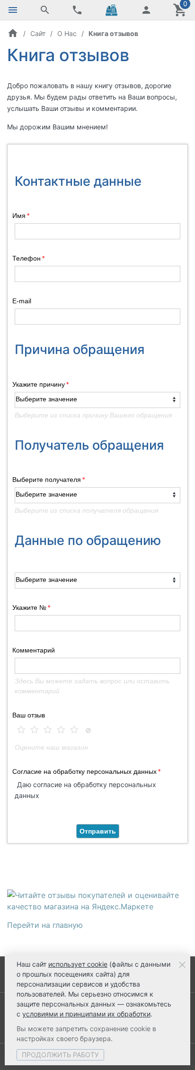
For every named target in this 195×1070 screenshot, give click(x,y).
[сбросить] (88, 731)
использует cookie (77, 964)
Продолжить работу (60, 1055)
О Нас (67, 33)
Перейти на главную (45, 925)
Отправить (98, 831)
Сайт (37, 33)
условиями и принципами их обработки (86, 1014)
